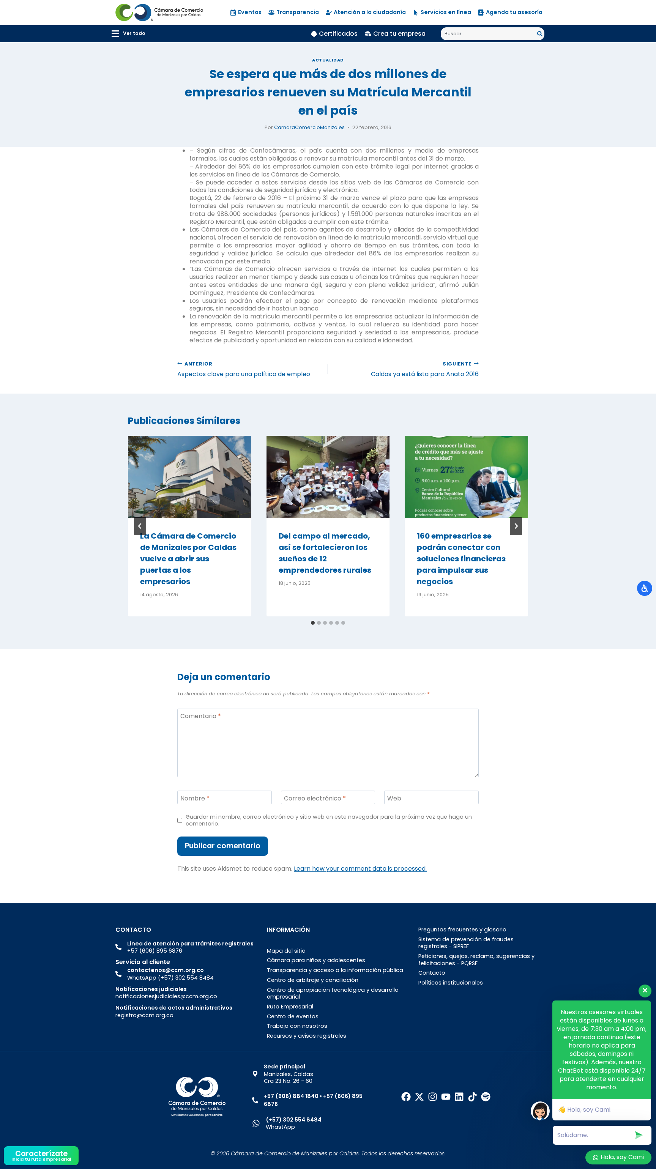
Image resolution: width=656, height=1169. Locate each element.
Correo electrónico (315, 798)
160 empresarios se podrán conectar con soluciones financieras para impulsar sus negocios (461, 559)
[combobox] (489, 33)
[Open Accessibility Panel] (644, 588)
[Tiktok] (472, 1096)
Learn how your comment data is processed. (360, 868)
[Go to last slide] (140, 526)
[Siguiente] (516, 526)
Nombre (195, 798)
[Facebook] (406, 1096)
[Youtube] (446, 1096)
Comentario (200, 716)
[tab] (313, 623)
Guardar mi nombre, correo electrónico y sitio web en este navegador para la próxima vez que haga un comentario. (329, 820)
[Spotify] (485, 1096)
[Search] (540, 33)
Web (394, 798)
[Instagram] (432, 1096)
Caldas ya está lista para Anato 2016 (425, 369)
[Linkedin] (459, 1096)
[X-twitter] (419, 1096)
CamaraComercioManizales (309, 127)
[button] (128, 33)
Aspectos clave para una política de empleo (243, 369)
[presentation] (189, 477)
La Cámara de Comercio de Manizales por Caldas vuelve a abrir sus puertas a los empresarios (188, 559)
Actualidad (328, 60)
